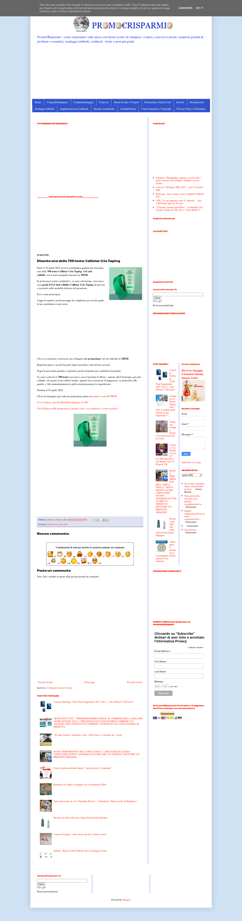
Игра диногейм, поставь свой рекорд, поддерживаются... (193, 500)
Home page (89, 682)
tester (104, 396)
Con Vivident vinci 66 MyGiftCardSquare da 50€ (62, 402)
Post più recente (45, 682)
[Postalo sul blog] (98, 520)
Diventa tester (197, 102)
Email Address (162, 651)
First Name (160, 661)
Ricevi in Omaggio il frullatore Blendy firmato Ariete (192, 374)
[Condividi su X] (101, 520)
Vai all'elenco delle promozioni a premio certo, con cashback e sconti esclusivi (77, 408)
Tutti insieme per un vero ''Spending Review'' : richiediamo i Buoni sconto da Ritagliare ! (95, 801)
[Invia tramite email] (94, 520)
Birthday (158, 681)
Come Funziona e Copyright (156, 108)
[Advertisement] (121, 71)
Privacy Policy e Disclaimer (191, 108)
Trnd (65, 524)
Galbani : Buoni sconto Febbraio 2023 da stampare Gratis (80, 850)
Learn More (185, 8)
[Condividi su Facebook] (104, 520)
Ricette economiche (104, 108)
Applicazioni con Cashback (74, 108)
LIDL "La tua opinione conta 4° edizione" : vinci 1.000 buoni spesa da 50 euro (179, 202)
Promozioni (52, 524)
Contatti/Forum (128, 108)
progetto (96, 396)
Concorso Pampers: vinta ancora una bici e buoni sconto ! (80, 834)
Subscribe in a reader (191, 462)
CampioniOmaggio (84, 102)
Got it (199, 8)
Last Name (160, 671)
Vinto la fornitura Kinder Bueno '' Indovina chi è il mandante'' (83, 768)
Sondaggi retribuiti (44, 108)
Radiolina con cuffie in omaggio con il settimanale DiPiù (80, 784)
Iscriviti (180, 102)
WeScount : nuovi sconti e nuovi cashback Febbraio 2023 (180, 195)
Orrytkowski (190, 529)
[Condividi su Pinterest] (107, 520)
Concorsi (103, 102)
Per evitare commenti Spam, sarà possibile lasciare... (194, 486)
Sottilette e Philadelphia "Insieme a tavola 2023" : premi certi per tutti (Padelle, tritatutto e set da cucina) (179, 180)
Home (38, 102)
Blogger (126, 899)
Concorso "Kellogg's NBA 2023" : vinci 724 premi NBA (179, 188)
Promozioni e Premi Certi (157, 102)
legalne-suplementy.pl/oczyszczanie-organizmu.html (194, 515)
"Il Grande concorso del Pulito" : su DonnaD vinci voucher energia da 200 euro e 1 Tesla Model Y (179, 209)
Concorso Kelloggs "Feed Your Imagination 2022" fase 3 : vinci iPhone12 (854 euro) (93, 701)
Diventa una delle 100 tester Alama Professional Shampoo (81, 817)
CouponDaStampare (57, 102)
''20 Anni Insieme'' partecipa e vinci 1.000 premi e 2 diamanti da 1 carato (88, 734)
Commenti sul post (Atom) (59, 687)
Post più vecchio (134, 682)
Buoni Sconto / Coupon (126, 102)
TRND (113, 396)
